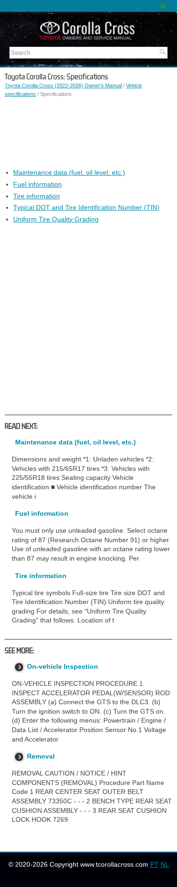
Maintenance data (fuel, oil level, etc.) (69, 172)
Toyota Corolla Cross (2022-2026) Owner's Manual (63, 85)
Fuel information (37, 184)
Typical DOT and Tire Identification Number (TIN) (86, 207)
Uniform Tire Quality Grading (56, 219)
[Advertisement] (88, 133)
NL (164, 864)
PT (154, 864)
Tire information (36, 196)
